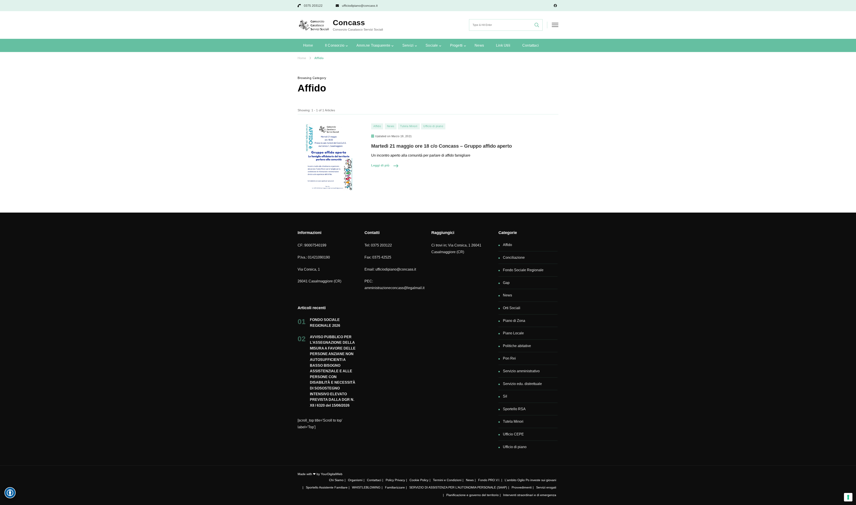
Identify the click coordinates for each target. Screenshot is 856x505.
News (479, 45)
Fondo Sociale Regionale (523, 270)
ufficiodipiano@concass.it (360, 5)
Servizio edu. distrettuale (522, 384)
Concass (349, 22)
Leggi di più (380, 165)
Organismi (355, 480)
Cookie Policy (418, 480)
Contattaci (530, 45)
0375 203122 (313, 5)
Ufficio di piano (433, 126)
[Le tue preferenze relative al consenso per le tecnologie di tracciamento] (848, 497)
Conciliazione (514, 257)
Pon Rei (509, 358)
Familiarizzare (395, 487)
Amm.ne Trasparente (373, 45)
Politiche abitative (517, 346)
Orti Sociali (511, 308)
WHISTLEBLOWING (366, 487)
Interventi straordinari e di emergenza (529, 495)
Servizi (408, 45)
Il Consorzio (334, 45)
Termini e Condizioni (447, 480)
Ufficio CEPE (513, 434)
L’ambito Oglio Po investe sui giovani (530, 480)
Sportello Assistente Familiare (327, 487)
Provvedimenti (522, 487)
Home (308, 45)
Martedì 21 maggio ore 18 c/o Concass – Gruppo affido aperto (441, 146)
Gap (506, 283)
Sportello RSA (514, 409)
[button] (10, 492)
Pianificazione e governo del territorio (472, 495)
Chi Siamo (336, 480)
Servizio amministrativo (521, 371)
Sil (505, 396)
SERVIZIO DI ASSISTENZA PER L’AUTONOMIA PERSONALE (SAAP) (458, 487)
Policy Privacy (395, 480)
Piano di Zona (514, 321)
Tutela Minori (409, 126)
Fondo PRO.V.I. (489, 480)
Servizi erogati (546, 487)
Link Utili (503, 45)
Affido (377, 126)
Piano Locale (513, 333)
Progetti (456, 45)
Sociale (432, 45)
